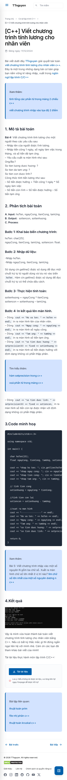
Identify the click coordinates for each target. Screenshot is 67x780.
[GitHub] (27, 774)
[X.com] (39, 774)
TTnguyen (19, 5)
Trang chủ (9, 19)
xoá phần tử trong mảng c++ (26, 382)
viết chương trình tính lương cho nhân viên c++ (32, 65)
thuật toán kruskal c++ (22, 722)
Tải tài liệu (20, 671)
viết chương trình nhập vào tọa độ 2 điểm (33, 110)
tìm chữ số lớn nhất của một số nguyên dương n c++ (33, 578)
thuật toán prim (18, 708)
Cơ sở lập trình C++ (27, 19)
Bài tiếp (56, 744)
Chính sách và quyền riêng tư (38, 769)
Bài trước (12, 744)
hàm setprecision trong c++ (25, 375)
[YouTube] (33, 774)
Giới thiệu (8, 769)
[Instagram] (10, 774)
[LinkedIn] (16, 774)
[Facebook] (5, 774)
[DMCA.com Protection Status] (13, 762)
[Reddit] (22, 774)
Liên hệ (19, 769)
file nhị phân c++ (19, 715)
